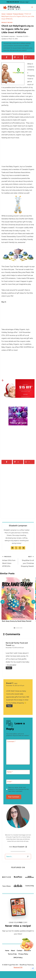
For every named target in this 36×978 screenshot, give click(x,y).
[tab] (14, 627)
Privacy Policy (23, 954)
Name (10, 772)
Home (7, 950)
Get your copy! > (18, 2)
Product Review (6, 22)
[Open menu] (32, 7)
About (13, 950)
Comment (11, 742)
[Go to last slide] (2, 602)
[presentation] (17, 598)
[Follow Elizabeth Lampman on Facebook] (12, 547)
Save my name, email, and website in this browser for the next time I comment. (18, 789)
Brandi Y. (10, 683)
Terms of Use (12, 954)
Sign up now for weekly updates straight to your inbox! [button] (18, 932)
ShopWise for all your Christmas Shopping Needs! (27, 561)
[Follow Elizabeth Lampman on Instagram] (20, 547)
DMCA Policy (18, 957)
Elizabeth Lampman (9, 36)
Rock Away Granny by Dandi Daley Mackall (16, 621)
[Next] (33, 602)
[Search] (28, 856)
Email (9, 782)
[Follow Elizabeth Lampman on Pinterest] (23, 547)
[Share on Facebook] (6, 57)
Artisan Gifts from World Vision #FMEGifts (8, 561)
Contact (19, 950)
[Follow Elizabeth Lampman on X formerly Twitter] (16, 547)
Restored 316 (18, 967)
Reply (9, 668)
